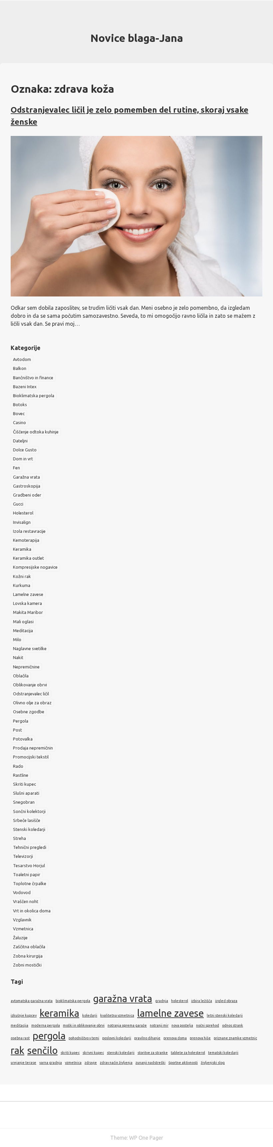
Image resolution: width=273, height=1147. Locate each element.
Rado (18, 766)
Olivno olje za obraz (32, 702)
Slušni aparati (26, 793)
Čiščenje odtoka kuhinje (36, 431)
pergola (49, 1035)
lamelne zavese (170, 1013)
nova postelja (182, 1025)
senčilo (42, 1050)
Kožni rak (22, 576)
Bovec (19, 413)
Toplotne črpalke (29, 883)
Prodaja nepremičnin (33, 748)
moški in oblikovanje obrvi (84, 1025)
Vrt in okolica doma (32, 910)
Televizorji (23, 856)
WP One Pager (146, 1138)
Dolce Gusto (25, 449)
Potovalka (23, 739)
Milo (17, 639)
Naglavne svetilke (30, 648)
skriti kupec (70, 1053)
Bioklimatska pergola (33, 395)
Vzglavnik (22, 919)
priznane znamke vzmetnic (235, 1038)
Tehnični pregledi (29, 847)
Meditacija (23, 630)
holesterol (179, 1001)
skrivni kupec (93, 1053)
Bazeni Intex (25, 386)
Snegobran (24, 802)
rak (17, 1050)
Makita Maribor (28, 612)
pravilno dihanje (147, 1038)
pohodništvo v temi (84, 1038)
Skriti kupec (24, 784)
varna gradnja (50, 1063)
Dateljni (20, 440)
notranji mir (159, 1025)
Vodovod (22, 892)
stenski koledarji (121, 1053)
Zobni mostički (27, 965)
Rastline (20, 775)
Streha (19, 838)
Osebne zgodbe (28, 711)
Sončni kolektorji (29, 811)
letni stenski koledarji (225, 1015)
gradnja (161, 1001)
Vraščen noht (25, 901)
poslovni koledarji (116, 1038)
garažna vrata (122, 998)
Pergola (20, 721)
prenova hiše (200, 1038)
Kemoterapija (26, 540)
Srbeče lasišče (26, 820)
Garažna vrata (26, 477)
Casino (19, 422)
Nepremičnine (26, 666)
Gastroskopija (26, 486)
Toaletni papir (26, 874)
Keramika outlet (28, 558)
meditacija (19, 1025)
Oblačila (21, 675)
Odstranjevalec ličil (31, 693)
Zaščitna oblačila (29, 946)
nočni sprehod (207, 1025)
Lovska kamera (27, 603)
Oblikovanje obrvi (30, 684)
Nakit (18, 657)
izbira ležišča (201, 1001)
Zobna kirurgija (28, 956)
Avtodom (22, 359)
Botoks (20, 404)
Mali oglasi (23, 621)
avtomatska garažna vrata (32, 1001)
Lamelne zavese (28, 594)
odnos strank (232, 1025)
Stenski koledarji (29, 829)
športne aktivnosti (183, 1063)
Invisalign (22, 522)
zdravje (91, 1063)
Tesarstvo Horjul (29, 865)
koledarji (89, 1015)
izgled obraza (226, 1001)
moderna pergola (45, 1025)
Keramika (22, 549)
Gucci (18, 504)
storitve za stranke (152, 1053)
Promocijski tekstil (31, 756)
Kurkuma (21, 585)
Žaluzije (20, 937)
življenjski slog (213, 1063)
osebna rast (20, 1038)
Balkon (19, 368)
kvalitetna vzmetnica (117, 1015)
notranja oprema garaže (127, 1025)
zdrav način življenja (116, 1063)
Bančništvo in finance (33, 377)
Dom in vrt (23, 458)
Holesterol (23, 513)
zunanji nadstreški (150, 1063)
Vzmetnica (23, 928)
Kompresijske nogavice (35, 567)
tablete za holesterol (188, 1053)
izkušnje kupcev (24, 1015)
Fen (16, 467)
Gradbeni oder (27, 495)
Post (17, 730)
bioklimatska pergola (73, 1001)
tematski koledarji (223, 1053)
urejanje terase (23, 1063)
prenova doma (175, 1038)
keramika (59, 1013)
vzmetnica (73, 1063)
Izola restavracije (29, 531)
